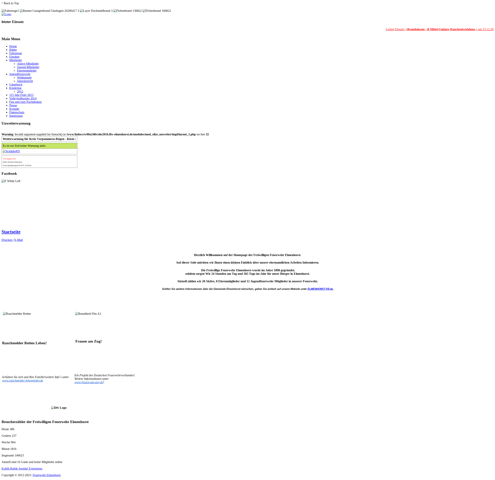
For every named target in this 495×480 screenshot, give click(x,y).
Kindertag (15, 88)
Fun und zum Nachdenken (25, 101)
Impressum (16, 115)
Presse (13, 105)
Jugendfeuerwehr (19, 74)
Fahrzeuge (15, 53)
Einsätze (14, 56)
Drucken (7, 240)
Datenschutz (16, 112)
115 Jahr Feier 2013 (21, 95)
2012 (20, 91)
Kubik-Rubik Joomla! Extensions (22, 468)
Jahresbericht (25, 81)
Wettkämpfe (24, 77)
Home (13, 46)
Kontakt (14, 108)
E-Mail (18, 240)
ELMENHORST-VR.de (320, 288)
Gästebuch (15, 84)
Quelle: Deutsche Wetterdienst (12, 162)
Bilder (13, 49)
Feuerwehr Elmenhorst (47, 475)
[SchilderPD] (11, 151)
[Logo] (6, 14)
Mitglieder (15, 60)
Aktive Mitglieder (28, 63)
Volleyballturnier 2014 (23, 98)
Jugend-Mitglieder (28, 67)
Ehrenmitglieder (27, 70)
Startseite (11, 231)
